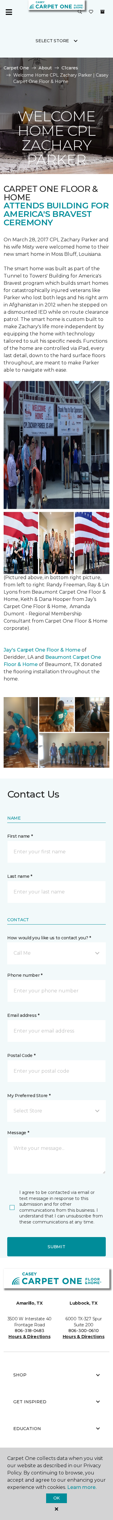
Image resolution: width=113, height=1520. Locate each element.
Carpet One (16, 68)
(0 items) (102, 12)
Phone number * (24, 975)
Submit (56, 1246)
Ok (56, 1498)
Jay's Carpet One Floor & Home (42, 650)
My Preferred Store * (28, 1095)
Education (27, 1428)
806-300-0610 (83, 1330)
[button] (80, 12)
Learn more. (81, 1487)
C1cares (69, 68)
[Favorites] (91, 12)
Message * (18, 1133)
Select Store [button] (52, 40)
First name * (20, 836)
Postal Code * (21, 1055)
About (45, 68)
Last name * (19, 876)
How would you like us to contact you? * (49, 938)
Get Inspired (29, 1401)
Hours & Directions (29, 1336)
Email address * (23, 1015)
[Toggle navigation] (9, 12)
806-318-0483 (29, 1330)
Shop (20, 1375)
